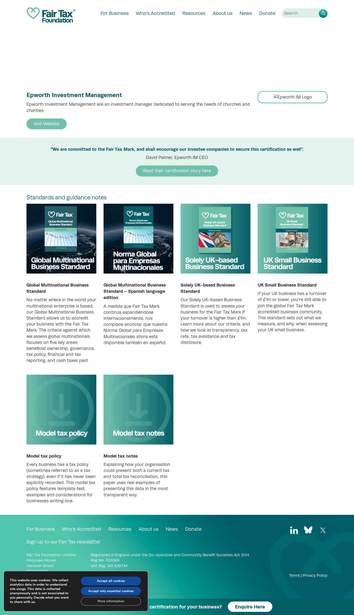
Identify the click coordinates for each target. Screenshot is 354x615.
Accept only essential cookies (111, 591)
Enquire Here (250, 606)
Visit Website (46, 123)
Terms (294, 575)
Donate (267, 13)
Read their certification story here (177, 170)
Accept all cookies (111, 581)
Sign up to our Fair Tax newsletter (63, 541)
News (246, 13)
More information (111, 601)
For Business (114, 13)
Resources (193, 13)
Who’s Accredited (155, 13)
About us (222, 13)
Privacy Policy (315, 575)
